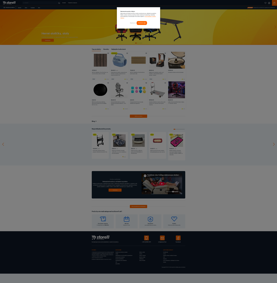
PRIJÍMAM (140, 23)
